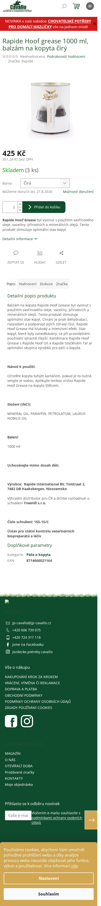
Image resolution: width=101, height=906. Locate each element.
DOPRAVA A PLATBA (21, 689)
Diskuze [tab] (46, 284)
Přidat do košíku (47, 207)
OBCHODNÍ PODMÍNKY (23, 695)
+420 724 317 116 (26, 637)
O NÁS (10, 759)
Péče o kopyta (38, 554)
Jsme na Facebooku (28, 644)
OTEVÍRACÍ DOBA (19, 766)
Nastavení (49, 878)
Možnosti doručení (78, 191)
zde (74, 866)
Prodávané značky (19, 772)
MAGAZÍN (13, 753)
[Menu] (90, 6)
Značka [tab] (62, 284)
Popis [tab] (11, 284)
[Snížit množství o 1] (19, 210)
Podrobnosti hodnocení (66, 56)
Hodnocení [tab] (28, 284)
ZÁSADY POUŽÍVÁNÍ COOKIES (28, 707)
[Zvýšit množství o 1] (19, 204)
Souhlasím (48, 894)
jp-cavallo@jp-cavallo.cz (31, 623)
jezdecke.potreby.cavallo (32, 651)
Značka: (20, 61)
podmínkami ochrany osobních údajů (56, 820)
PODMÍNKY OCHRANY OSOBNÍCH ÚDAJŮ (38, 701)
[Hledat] (64, 6)
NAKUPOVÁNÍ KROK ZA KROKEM (31, 676)
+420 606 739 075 (26, 630)
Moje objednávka (19, 784)
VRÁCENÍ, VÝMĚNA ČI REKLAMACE (32, 683)
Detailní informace (17, 238)
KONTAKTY (14, 778)
